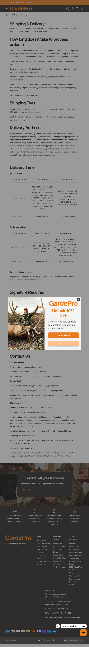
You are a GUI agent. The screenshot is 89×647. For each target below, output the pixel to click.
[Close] (78, 299)
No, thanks (63, 343)
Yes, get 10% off (63, 335)
